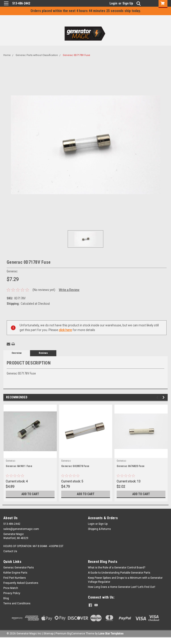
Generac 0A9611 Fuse (19, 466)
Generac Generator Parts (18, 567)
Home (7, 55)
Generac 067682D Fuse (131, 466)
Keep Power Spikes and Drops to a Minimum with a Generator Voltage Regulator (125, 579)
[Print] (13, 344)
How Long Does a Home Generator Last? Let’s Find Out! (121, 587)
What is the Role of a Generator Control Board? (116, 567)
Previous (158, 397)
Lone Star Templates (111, 633)
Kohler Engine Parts (15, 572)
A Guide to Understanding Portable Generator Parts (119, 572)
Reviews (43, 353)
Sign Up (127, 3)
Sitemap (48, 633)
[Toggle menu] (6, 6)
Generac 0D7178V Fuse (76, 55)
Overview (17, 353)
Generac (10, 460)
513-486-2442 (21, 3)
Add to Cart (30, 494)
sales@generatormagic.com (21, 529)
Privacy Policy (11, 593)
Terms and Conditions (17, 603)
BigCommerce (76, 633)
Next (164, 397)
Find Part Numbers (14, 577)
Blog (6, 598)
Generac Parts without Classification (37, 55)
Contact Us (10, 551)
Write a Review (69, 290)
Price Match (10, 588)
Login (113, 3)
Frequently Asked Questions (20, 582)
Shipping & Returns (99, 529)
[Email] (8, 344)
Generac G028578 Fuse (75, 466)
